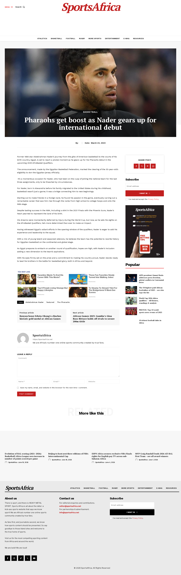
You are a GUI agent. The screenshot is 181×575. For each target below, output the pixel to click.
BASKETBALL (90, 112)
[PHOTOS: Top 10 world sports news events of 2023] (131, 311)
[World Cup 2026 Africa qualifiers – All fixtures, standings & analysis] (131, 301)
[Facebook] (136, 166)
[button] (20, 6)
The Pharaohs (63, 302)
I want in (143, 193)
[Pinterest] (147, 166)
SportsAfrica (42, 335)
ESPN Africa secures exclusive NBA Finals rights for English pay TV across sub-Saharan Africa (112, 456)
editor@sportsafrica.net (70, 506)
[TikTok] (21, 558)
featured (50, 302)
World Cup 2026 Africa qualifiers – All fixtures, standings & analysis (148, 300)
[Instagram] (14, 558)
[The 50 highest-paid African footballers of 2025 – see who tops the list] (131, 290)
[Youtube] (34, 558)
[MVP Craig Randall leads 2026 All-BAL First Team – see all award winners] (155, 435)
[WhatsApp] (153, 166)
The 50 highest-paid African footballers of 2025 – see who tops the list (151, 290)
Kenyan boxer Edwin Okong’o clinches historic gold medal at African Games (40, 317)
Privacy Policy (153, 199)
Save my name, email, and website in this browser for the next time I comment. (53, 388)
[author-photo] (6, 462)
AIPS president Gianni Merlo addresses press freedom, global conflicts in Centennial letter (151, 279)
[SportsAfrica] (23, 339)
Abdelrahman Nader (34, 302)
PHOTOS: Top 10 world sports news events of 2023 (150, 311)
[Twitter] (141, 166)
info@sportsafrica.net (69, 512)
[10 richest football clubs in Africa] (131, 322)
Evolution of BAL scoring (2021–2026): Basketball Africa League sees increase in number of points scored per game (24, 456)
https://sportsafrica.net (42, 339)
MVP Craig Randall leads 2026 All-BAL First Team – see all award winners (154, 455)
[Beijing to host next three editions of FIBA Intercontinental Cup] (68, 435)
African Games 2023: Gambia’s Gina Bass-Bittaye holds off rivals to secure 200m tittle (94, 318)
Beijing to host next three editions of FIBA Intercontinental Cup (68, 455)
